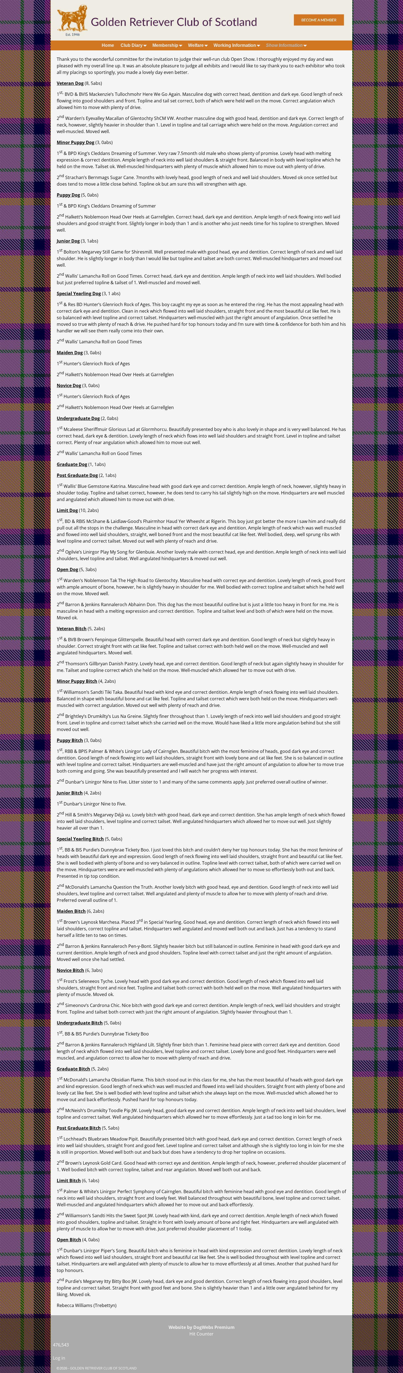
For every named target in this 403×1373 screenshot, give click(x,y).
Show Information (284, 45)
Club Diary (132, 45)
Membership (165, 45)
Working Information (235, 45)
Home (108, 45)
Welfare (196, 45)
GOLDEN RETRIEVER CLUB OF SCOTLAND (103, 1368)
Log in (59, 1358)
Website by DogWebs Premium (202, 1327)
